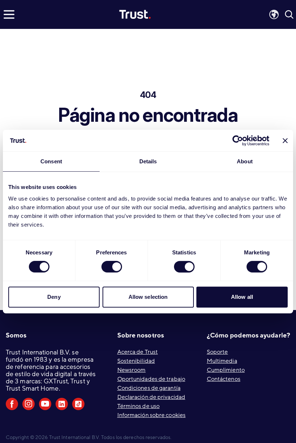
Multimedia (222, 361)
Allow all (242, 297)
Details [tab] (148, 161)
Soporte (217, 352)
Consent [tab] (51, 161)
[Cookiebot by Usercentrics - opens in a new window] (237, 140)
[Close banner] (285, 140)
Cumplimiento (226, 370)
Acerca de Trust (137, 352)
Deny (53, 297)
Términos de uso (138, 406)
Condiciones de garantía (148, 388)
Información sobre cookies (151, 415)
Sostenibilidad (136, 361)
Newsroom (131, 370)
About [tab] (245, 161)
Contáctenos (223, 379)
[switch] (111, 266)
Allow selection (148, 297)
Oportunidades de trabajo (151, 379)
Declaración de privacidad (151, 397)
